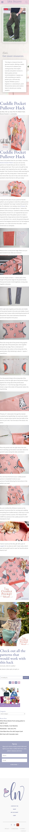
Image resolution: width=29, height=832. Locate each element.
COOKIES (22, 828)
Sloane (23, 206)
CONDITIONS (14, 828)
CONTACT (23, 831)
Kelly (3, 111)
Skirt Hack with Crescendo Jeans (9, 734)
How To (15, 111)
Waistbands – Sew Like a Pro (8, 728)
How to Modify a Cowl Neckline (9, 726)
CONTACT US (14, 806)
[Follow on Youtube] (18, 825)
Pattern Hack (21, 111)
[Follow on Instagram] (16, 682)
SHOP (14, 809)
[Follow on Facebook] (10, 682)
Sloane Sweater (4, 114)
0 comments (13, 114)
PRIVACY (7, 828)
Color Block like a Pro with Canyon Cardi (11, 731)
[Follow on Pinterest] (19, 682)
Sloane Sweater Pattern (6, 162)
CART (14, 815)
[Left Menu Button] (5, 2)
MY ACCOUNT (14, 812)
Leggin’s (2, 546)
